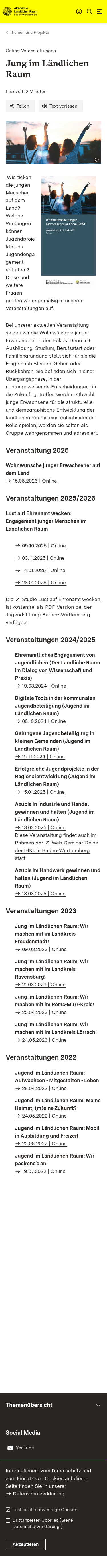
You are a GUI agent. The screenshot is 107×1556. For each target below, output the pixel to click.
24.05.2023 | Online (44, 1040)
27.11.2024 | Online (43, 756)
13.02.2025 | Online (44, 827)
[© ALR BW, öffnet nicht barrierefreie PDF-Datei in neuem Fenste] (6, 177)
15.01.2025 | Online (43, 792)
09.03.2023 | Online (44, 949)
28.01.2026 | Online (44, 582)
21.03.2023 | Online (44, 984)
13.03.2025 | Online (44, 893)
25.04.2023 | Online (44, 1012)
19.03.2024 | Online (44, 686)
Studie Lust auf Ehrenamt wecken (61, 599)
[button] (20, 106)
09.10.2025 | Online (44, 546)
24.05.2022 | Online (44, 1116)
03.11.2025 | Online (43, 558)
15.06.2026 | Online (35, 481)
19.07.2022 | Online (44, 1171)
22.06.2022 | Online (44, 1143)
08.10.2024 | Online (44, 721)
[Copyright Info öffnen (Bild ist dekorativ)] (96, 159)
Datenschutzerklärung (38, 1494)
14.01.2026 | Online (43, 570)
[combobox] (79, 11)
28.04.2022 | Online (44, 1088)
